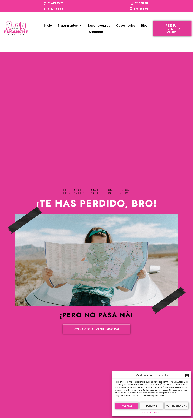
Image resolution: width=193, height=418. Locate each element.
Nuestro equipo (99, 26)
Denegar (151, 405)
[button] (186, 375)
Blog (144, 26)
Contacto (96, 32)
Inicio (48, 26)
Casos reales (125, 26)
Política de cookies (150, 412)
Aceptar (127, 405)
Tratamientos (68, 26)
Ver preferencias (176, 405)
